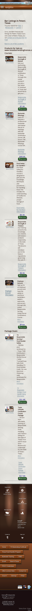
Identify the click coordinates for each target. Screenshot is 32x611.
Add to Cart (23, 109)
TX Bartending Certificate (18, 547)
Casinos (18, 28)
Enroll (4, 561)
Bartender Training (8, 556)
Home (4, 547)
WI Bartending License (8, 602)
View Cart (22, 534)
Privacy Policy (29, 609)
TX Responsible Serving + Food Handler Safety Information (21, 392)
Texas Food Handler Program (11, 552)
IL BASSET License (7, 601)
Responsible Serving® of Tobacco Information (22, 267)
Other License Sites (8, 571)
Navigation (9, 7)
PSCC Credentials (8, 566)
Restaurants (9, 28)
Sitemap (13, 576)
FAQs (22, 576)
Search (4, 576)
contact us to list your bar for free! (16, 39)
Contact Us (22, 571)
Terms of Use (22, 608)
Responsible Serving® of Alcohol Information (22, 100)
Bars (19, 26)
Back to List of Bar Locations (14, 44)
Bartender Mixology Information (22, 152)
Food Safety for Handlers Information (21, 210)
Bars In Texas (14, 561)
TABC (20, 556)
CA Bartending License (9, 603)
